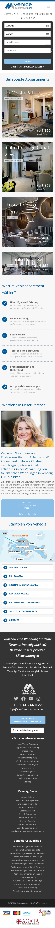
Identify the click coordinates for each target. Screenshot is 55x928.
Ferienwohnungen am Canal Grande (27, 870)
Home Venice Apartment (27, 744)
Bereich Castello (27, 821)
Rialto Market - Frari (13, 98)
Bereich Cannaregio (27, 814)
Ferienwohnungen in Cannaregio (27, 856)
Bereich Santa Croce (27, 824)
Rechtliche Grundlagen (27, 764)
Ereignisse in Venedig (27, 804)
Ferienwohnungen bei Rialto (27, 849)
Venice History (27, 797)
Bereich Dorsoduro (27, 817)
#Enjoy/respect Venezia (27, 775)
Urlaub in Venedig (27, 877)
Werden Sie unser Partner (27, 761)
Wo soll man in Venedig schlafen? (27, 891)
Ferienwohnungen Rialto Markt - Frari (27, 860)
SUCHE (27, 61)
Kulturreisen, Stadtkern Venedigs (27, 880)
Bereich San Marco (27, 807)
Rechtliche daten (27, 754)
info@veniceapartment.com (27, 709)
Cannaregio (12, 217)
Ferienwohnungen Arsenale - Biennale (27, 853)
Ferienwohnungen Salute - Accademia (27, 863)
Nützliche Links (27, 768)
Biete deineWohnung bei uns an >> (27, 720)
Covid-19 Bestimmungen (27, 778)
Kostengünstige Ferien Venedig (27, 884)
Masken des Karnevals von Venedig (27, 831)
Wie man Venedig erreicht (27, 800)
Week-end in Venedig (27, 887)
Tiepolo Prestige (24, 259)
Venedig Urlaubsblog (27, 840)
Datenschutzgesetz (27, 771)
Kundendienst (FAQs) (27, 757)
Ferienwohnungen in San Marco (27, 846)
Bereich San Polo (27, 810)
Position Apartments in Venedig (28, 874)
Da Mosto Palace (22, 92)
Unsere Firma (27, 751)
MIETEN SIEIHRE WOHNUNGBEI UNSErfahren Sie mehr (27, 508)
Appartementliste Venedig (27, 747)
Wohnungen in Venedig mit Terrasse (27, 867)
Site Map (27, 781)
